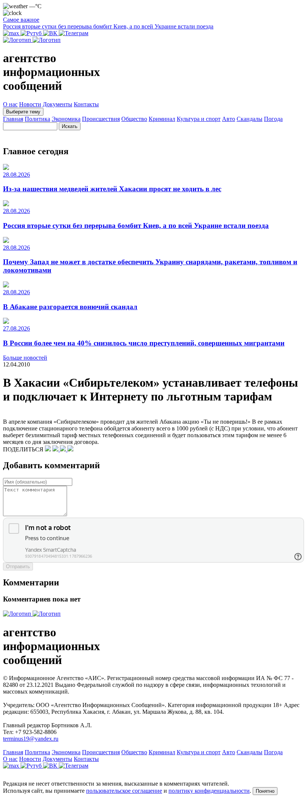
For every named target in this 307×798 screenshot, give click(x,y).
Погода (273, 119)
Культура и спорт (199, 119)
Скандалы (249, 119)
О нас (10, 104)
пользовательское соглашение (124, 791)
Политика (37, 119)
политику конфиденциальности (209, 791)
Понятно (265, 791)
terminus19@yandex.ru (30, 738)
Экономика (66, 119)
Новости (30, 104)
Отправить (18, 566)
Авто (228, 119)
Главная (13, 119)
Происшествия (101, 119)
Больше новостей (25, 357)
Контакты (86, 104)
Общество (134, 119)
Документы (57, 104)
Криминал (162, 119)
